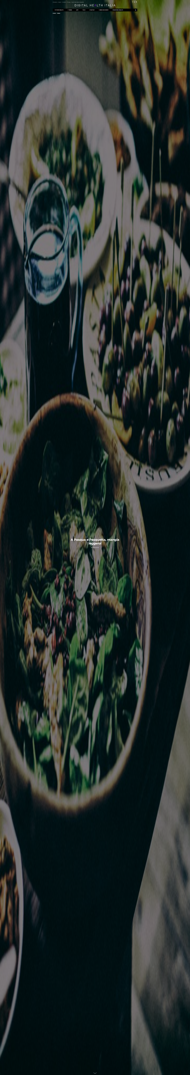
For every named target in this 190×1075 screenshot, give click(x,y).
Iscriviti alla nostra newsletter (78, 2)
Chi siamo (55, 2)
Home (54, 13)
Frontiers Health (118, 10)
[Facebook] (132, 2)
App (77, 10)
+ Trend (69, 10)
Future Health (59, 10)
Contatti (64, 2)
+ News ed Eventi (103, 10)
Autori (59, 2)
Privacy (68, 2)
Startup (92, 10)
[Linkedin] (134, 2)
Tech (83, 10)
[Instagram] (136, 2)
